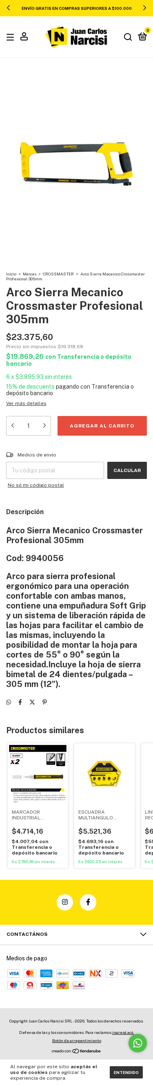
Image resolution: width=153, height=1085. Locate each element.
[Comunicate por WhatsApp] (138, 1043)
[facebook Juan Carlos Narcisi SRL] (88, 902)
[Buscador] (128, 38)
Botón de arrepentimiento (76, 1040)
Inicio (11, 273)
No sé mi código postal (36, 485)
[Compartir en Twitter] (32, 702)
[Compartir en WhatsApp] (8, 702)
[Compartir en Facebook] (20, 702)
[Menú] (11, 38)
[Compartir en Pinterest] (44, 702)
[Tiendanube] (76, 1052)
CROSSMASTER (58, 273)
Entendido (126, 1072)
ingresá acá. (123, 1032)
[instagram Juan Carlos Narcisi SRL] (65, 902)
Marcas (29, 273)
